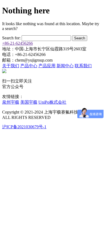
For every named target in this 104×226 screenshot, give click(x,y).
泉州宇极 (10, 102)
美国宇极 (28, 102)
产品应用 (46, 65)
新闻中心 (65, 65)
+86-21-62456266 (17, 43)
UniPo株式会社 (52, 102)
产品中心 (28, 65)
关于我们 (10, 65)
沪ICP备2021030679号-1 (24, 127)
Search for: (11, 38)
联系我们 (83, 65)
